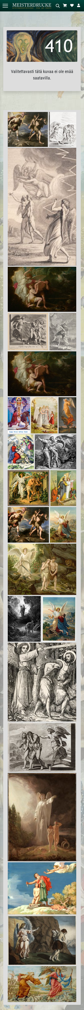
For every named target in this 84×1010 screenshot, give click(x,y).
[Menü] (5, 5)
